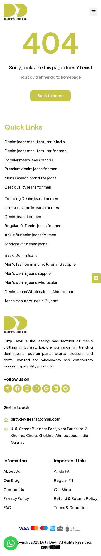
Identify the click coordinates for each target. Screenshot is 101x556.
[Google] (46, 388)
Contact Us (14, 489)
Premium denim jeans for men (31, 168)
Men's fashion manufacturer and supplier (41, 264)
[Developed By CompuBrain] (50, 547)
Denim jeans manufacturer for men (35, 150)
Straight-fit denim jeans (26, 243)
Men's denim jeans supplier (28, 273)
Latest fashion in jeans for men (32, 207)
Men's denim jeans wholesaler (31, 282)
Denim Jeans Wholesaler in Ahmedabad (39, 291)
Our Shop (62, 489)
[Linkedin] (56, 388)
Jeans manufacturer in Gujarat (31, 300)
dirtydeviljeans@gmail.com (35, 419)
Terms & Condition (71, 507)
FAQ (7, 507)
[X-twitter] (8, 388)
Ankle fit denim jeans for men (30, 234)
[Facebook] (17, 388)
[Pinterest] (65, 388)
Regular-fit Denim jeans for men (33, 225)
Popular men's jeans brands (29, 159)
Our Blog (12, 480)
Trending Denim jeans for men (31, 198)
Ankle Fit (62, 471)
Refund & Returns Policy (75, 498)
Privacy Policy (16, 498)
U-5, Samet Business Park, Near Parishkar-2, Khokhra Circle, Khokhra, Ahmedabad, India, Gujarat (50, 435)
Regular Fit (63, 480)
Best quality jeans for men (28, 187)
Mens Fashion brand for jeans (30, 177)
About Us (12, 471)
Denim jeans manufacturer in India (35, 141)
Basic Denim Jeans (21, 255)
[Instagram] (27, 388)
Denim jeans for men (23, 216)
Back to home (50, 95)
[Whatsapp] (36, 388)
